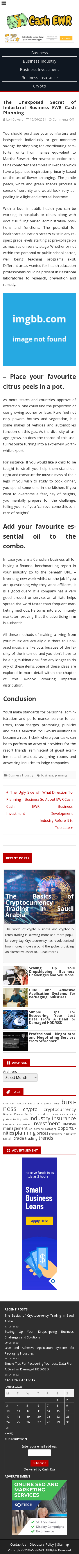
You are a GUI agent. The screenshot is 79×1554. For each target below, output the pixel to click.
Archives (10, 1071)
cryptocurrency (60, 1109)
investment (46, 1123)
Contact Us (18, 1544)
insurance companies (16, 1124)
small (8, 1138)
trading (31, 1138)
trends (45, 1138)
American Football (14, 1103)
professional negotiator (62, 1133)
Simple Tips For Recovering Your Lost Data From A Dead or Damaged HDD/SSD (52, 1017)
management (15, 1128)
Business (39, 52)
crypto (30, 1109)
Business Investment (39, 69)
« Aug (9, 1433)
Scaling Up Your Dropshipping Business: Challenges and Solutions (52, 971)
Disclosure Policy (42, 1544)
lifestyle (69, 1124)
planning (61, 775)
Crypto (39, 86)
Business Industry (39, 61)
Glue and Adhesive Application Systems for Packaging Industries (52, 993)
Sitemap (63, 1544)
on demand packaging (42, 1128)
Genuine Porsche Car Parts (19, 1114)
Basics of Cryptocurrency (43, 1103)
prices (42, 1133)
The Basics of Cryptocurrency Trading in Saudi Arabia (39, 905)
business (47, 775)
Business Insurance (40, 77)
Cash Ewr (48, 1469)
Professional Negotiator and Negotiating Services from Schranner (52, 1037)
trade (18, 1138)
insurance (64, 1118)
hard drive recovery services (54, 1114)
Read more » (49, 952)
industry (39, 1118)
